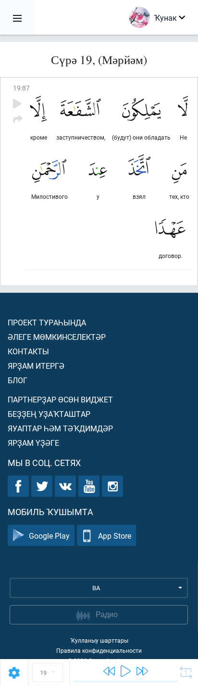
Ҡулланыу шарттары (99, 640)
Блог (17, 380)
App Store (114, 536)
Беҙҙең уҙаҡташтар (49, 414)
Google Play (49, 536)
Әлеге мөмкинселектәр (57, 337)
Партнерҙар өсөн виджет (60, 399)
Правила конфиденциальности (99, 650)
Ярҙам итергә (36, 366)
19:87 (21, 87)
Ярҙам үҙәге (33, 443)
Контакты (28, 351)
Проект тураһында (47, 322)
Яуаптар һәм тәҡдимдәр (60, 428)
